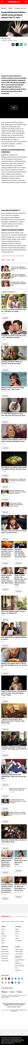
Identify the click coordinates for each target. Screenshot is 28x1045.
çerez (7, 1039)
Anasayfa (3, 8)
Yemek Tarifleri (4, 960)
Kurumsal (17, 946)
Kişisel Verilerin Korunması (19, 956)
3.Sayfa (3, 940)
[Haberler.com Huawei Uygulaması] (19, 991)
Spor (2, 931)
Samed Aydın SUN (20, 255)
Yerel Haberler (18, 940)
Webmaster (18, 963)
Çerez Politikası (19, 953)
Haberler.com (4, 946)
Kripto (2, 938)
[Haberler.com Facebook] (6, 978)
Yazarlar (17, 938)
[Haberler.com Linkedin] (15, 978)
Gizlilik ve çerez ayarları (6, 1010)
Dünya (2, 942)
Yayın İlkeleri (21, 921)
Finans (16, 933)
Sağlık (16, 929)
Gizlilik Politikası (19, 951)
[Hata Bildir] (14, 1010)
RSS (16, 968)
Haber (8, 1006)
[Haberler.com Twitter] (9, 978)
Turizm (17, 936)
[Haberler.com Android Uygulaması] (12, 991)
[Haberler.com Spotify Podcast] (22, 978)
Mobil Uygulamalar (19, 965)
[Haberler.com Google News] (2, 978)
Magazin (3, 933)
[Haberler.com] (6, 916)
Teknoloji (17, 931)
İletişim (12, 921)
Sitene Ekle (18, 970)
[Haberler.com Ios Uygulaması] (4, 991)
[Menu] (2, 2)
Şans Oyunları (4, 956)
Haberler (3, 926)
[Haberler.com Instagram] (12, 978)
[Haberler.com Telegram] (15, 982)
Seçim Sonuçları (5, 953)
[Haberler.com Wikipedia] (6, 982)
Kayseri (3, 259)
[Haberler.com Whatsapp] (19, 978)
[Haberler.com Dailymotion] (19, 982)
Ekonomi (3, 929)
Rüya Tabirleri (4, 958)
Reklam (8, 921)
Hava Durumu (4, 949)
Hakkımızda (3, 921)
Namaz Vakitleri (5, 951)
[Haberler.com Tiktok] (12, 982)
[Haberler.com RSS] (2, 982)
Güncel (10, 8)
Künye (16, 921)
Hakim (13, 259)
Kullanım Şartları (19, 949)
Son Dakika (4, 936)
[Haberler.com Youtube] (9, 982)
